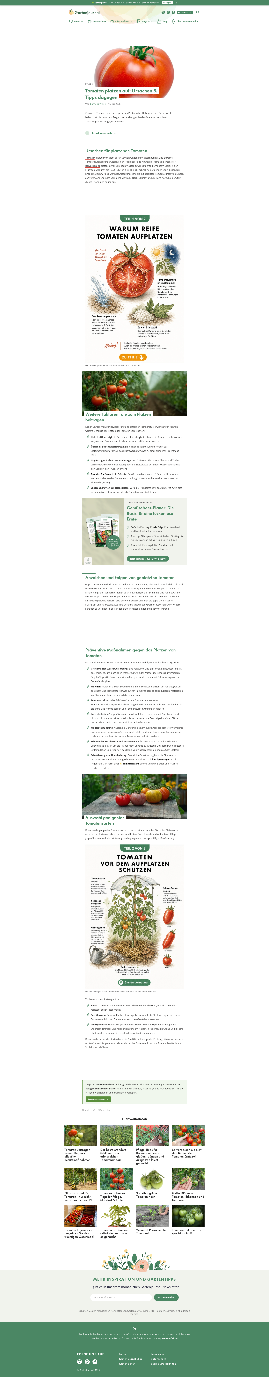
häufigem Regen (161, 759)
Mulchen (96, 686)
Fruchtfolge (156, 527)
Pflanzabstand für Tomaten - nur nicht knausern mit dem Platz (80, 1196)
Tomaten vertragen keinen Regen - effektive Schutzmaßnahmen (77, 1154)
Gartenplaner (99, 21)
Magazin (146, 21)
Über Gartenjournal (186, 21)
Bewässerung (92, 165)
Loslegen (167, 3)
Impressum (157, 1354)
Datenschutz (158, 1358)
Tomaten (90, 157)
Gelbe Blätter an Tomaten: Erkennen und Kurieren (188, 1196)
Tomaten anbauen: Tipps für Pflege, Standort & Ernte (113, 1196)
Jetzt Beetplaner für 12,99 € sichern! (148, 558)
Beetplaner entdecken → (98, 1099)
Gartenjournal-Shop (131, 1358)
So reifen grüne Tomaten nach (146, 1195)
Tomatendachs (131, 763)
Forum (77, 21)
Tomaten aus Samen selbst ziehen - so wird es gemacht (115, 1233)
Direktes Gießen (100, 474)
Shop (164, 21)
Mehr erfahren (170, 1338)
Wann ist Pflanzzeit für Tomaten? (151, 1231)
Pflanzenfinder (122, 21)
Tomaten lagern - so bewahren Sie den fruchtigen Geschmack (79, 1233)
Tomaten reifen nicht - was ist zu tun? (186, 1231)
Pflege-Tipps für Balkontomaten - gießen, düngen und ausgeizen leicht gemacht (150, 1156)
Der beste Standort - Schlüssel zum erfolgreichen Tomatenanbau (114, 1154)
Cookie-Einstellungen (163, 1363)
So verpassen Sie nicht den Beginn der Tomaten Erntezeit (187, 1152)
